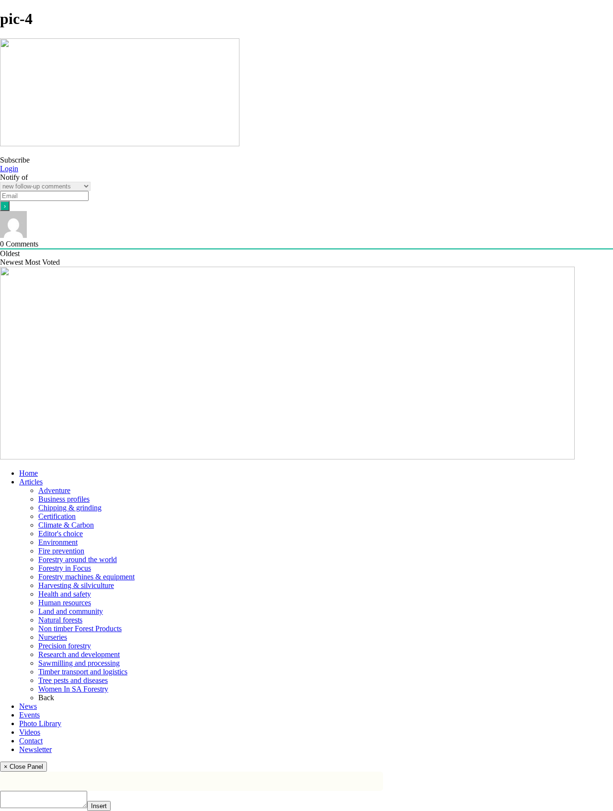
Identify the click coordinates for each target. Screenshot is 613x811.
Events (29, 715)
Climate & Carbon (66, 525)
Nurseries (52, 637)
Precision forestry (64, 646)
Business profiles (64, 499)
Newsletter (35, 749)
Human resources (64, 603)
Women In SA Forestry (73, 689)
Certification (57, 516)
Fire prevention (61, 551)
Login (9, 169)
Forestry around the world (77, 559)
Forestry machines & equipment (86, 577)
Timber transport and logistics (82, 672)
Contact (31, 741)
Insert (99, 806)
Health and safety (64, 594)
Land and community (70, 611)
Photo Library (40, 723)
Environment (58, 542)
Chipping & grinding (70, 508)
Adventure (54, 490)
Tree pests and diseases (73, 680)
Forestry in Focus (64, 568)
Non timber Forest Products (80, 628)
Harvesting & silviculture (76, 585)
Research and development (79, 654)
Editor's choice (60, 533)
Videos (29, 732)
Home (28, 473)
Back (46, 697)
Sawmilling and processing (79, 663)
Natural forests (60, 620)
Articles (31, 482)
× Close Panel (23, 766)
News (28, 706)
